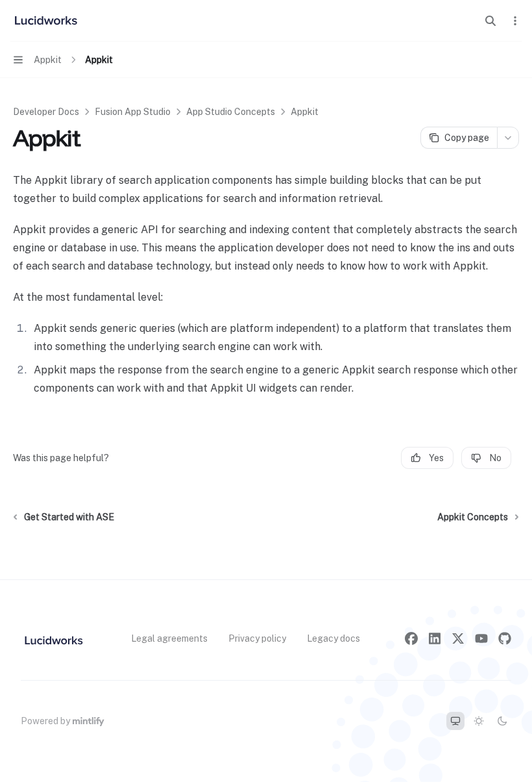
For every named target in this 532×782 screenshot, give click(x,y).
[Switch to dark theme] (502, 721)
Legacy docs (333, 638)
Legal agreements (169, 638)
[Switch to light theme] (479, 721)
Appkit (305, 112)
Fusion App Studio (133, 112)
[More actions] (515, 21)
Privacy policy (257, 638)
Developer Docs (46, 112)
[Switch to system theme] (455, 721)
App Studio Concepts (230, 112)
